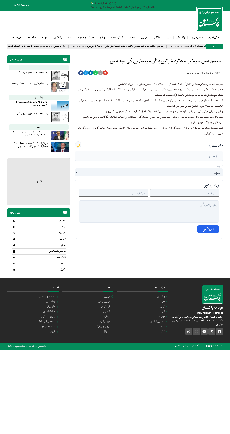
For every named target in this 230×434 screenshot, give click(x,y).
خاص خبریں (197, 37)
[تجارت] (14, 239)
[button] (80, 72)
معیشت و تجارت (86, 37)
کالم (34, 37)
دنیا (169, 37)
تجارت (63, 239)
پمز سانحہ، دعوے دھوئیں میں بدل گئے (32, 72)
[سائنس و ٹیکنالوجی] (14, 251)
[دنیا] (14, 227)
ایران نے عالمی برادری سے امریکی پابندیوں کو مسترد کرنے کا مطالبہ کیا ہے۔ (48, 46)
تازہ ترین (62, 233)
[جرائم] (14, 245)
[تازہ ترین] (14, 233)
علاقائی (157, 37)
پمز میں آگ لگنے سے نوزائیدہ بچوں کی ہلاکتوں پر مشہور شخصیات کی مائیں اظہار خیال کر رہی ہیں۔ (138, 46)
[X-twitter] (211, 331)
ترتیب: (220, 165)
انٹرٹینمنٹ (117, 37)
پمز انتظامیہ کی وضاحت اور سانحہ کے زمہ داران (29, 83)
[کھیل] (14, 270)
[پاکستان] (14, 221)
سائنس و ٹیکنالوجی (57, 251)
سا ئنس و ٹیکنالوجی (62, 37)
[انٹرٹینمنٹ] (14, 257)
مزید (18, 37)
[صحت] (14, 263)
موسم (44, 37)
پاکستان (180, 37)
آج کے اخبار (214, 37)
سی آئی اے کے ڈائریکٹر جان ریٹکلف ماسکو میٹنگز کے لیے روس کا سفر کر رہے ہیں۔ (31, 145)
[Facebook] (219, 331)
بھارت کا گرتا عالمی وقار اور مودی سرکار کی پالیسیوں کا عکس (31, 103)
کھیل (144, 37)
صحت (132, 37)
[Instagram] (196, 331)
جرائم (102, 37)
